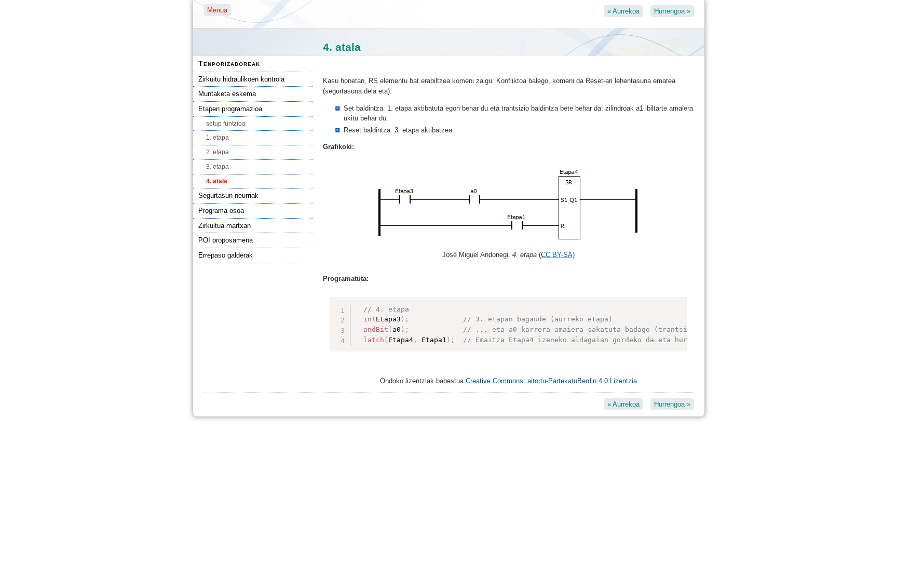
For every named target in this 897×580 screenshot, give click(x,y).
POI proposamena (225, 240)
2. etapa (217, 152)
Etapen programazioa (230, 109)
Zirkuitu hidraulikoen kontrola (241, 79)
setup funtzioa (226, 123)
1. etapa (217, 137)
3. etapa (217, 166)
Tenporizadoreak (229, 63)
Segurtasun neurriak (228, 195)
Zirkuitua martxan (224, 226)
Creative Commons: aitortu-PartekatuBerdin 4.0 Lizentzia (551, 381)
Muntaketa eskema (227, 94)
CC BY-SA (557, 255)
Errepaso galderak (225, 255)
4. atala (216, 181)
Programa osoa (221, 210)
